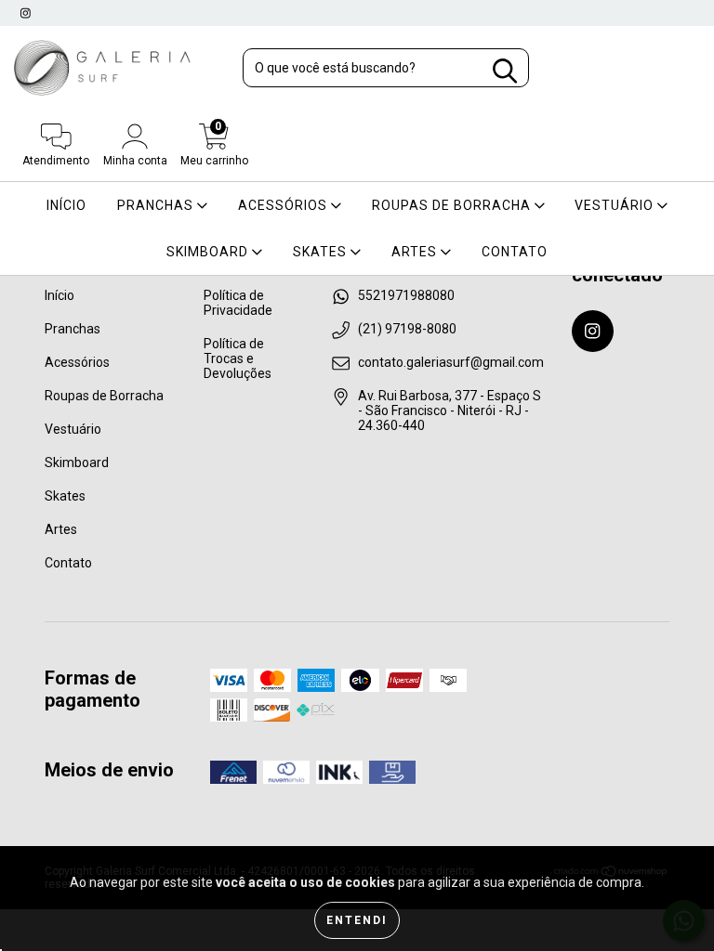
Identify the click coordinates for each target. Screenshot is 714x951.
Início (66, 205)
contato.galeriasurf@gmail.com (451, 362)
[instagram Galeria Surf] (25, 13)
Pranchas (157, 205)
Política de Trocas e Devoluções (237, 358)
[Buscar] (504, 71)
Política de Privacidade (238, 303)
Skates (321, 251)
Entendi (357, 920)
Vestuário (616, 205)
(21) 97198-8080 (407, 328)
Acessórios (284, 205)
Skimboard (209, 251)
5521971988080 (406, 295)
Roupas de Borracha (453, 205)
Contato (515, 251)
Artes (416, 251)
